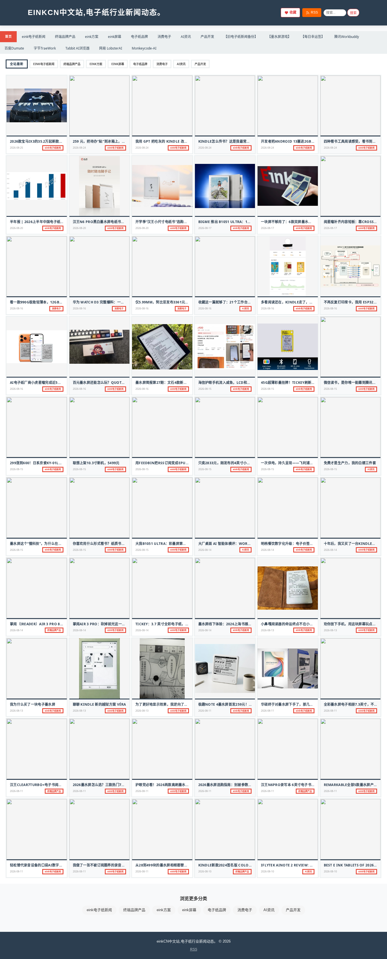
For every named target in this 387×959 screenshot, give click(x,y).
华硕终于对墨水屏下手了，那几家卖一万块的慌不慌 (301, 704)
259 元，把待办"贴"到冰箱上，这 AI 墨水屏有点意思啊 (116, 141)
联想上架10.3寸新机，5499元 (96, 463)
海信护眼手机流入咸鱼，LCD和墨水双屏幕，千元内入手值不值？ (248, 382)
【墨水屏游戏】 (279, 36)
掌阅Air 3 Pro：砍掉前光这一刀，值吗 (104, 624)
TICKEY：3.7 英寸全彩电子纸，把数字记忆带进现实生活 (179, 624)
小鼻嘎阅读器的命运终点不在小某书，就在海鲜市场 (301, 624)
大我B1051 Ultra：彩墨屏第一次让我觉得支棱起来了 (178, 543)
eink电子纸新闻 (33, 36)
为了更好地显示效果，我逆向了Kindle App (170, 704)
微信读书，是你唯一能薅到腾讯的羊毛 (353, 382)
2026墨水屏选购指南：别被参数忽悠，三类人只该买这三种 (244, 784)
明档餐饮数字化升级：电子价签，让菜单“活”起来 (299, 543)
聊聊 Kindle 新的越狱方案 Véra (99, 704)
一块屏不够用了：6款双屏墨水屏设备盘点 (293, 221)
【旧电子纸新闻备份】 (241, 36)
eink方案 (91, 36)
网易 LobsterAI (110, 48)
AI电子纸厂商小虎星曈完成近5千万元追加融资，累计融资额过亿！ (61, 382)
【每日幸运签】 (313, 36)
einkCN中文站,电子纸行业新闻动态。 (96, 12)
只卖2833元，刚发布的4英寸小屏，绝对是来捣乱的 (238, 463)
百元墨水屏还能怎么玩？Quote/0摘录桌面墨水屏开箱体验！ (121, 382)
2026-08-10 (204, 871)
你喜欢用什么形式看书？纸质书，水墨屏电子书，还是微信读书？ (123, 543)
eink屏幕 (114, 36)
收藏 (293, 12)
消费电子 (164, 36)
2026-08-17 (204, 228)
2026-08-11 (204, 710)
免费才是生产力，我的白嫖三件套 (350, 463)
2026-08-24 (79, 147)
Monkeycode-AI (144, 48)
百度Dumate (14, 48)
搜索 (353, 13)
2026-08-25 (16, 147)
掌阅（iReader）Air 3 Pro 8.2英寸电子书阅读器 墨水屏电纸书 (61, 624)
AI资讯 (186, 36)
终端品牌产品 (65, 36)
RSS (314, 12)
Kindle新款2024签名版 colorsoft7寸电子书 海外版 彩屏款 (248, 865)
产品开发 (207, 36)
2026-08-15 (204, 389)
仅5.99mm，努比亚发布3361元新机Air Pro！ (172, 302)
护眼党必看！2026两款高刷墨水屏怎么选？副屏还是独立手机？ (184, 784)
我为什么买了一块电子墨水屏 (32, 704)
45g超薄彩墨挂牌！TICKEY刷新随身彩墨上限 (296, 382)
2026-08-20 (16, 228)
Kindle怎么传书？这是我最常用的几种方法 (233, 141)
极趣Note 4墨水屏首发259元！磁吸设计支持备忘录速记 (242, 704)
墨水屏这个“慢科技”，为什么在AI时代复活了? (45, 543)
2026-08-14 (204, 550)
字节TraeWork (45, 48)
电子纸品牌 (139, 36)
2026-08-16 (16, 308)
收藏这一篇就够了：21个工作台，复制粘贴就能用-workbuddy (249, 302)
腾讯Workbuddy (346, 36)
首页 (8, 36)
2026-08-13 (267, 630)
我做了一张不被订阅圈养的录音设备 (101, 865)
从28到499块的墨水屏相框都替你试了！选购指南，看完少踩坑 (184, 865)
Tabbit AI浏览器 (77, 48)
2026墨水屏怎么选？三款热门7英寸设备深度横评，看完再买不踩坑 (125, 784)
